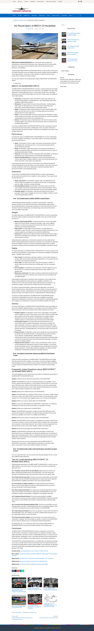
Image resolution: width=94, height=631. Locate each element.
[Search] (80, 15)
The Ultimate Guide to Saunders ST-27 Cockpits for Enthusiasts (34, 607)
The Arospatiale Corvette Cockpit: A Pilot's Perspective (50, 589)
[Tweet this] (15, 571)
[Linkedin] (81, 1)
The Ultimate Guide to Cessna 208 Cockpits (48, 616)
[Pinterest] (79, 1)
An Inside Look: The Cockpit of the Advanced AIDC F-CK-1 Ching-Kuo (36, 558)
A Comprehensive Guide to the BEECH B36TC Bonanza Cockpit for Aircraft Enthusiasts (19, 590)
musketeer (31, 612)
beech (27, 612)
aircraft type (18, 612)
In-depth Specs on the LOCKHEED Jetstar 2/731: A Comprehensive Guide (50, 605)
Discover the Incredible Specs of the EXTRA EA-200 (19, 606)
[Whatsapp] (23, 571)
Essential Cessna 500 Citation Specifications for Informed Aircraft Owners (22, 617)
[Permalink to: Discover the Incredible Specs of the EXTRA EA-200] (19, 599)
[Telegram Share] (20, 571)
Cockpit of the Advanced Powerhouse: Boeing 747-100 (34, 588)
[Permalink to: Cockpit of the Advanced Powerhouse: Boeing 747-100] (35, 582)
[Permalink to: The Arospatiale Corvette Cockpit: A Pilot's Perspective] (51, 582)
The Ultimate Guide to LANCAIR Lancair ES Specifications (34, 564)
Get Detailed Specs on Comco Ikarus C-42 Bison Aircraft (34, 551)
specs (35, 612)
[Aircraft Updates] (22, 9)
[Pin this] (18, 571)
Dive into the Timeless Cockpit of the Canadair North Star (33, 561)
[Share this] (13, 571)
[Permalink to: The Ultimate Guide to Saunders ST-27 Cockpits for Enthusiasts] (35, 599)
